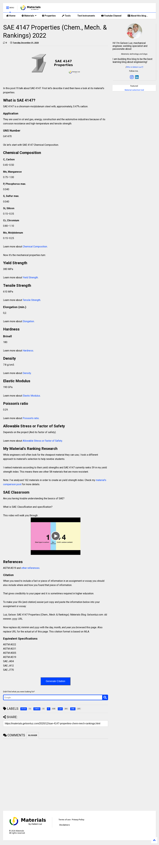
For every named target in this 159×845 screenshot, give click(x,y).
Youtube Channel (112, 15)
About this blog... (139, 15)
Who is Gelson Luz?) (134, 67)
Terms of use (65, 820)
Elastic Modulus (31, 395)
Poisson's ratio (31, 418)
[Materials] (30, 8)
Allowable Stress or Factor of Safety (42, 440)
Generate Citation (55, 681)
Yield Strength (30, 277)
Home (12, 15)
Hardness (28, 350)
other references (30, 567)
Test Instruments (86, 15)
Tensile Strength (31, 300)
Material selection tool (134, 90)
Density (27, 373)
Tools (67, 15)
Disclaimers (64, 825)
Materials (29, 15)
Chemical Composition (35, 246)
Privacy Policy (78, 820)
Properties (50, 15)
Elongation (28, 321)
